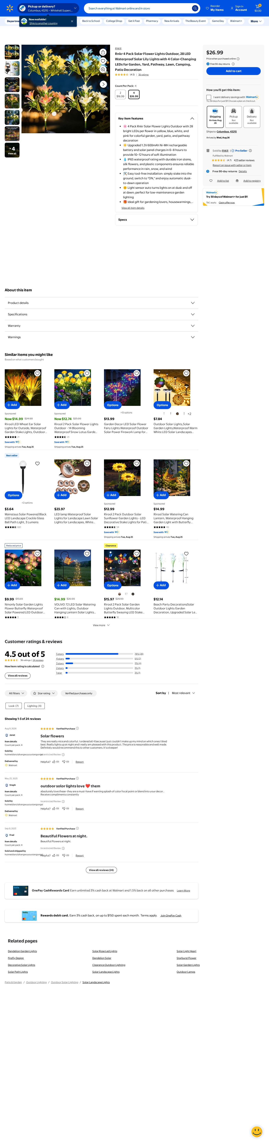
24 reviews (38, 660)
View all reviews (17, 675)
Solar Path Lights (18, 971)
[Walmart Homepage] (10, 8)
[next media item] (103, 84)
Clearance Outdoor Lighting (108, 964)
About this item (18, 290)
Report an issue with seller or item (232, 165)
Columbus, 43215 (227, 131)
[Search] (195, 8)
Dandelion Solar (101, 958)
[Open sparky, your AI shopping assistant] (257, 1132)
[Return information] (232, 64)
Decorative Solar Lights (21, 964)
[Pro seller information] (250, 150)
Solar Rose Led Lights (104, 951)
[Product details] (192, 303)
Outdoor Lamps (186, 971)
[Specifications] (192, 314)
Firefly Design (16, 958)
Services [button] (39, 21)
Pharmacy (152, 20)
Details (243, 171)
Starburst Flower (186, 958)
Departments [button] (15, 21)
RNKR (118, 48)
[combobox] (142, 8)
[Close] (72, 21)
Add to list (223, 180)
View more (99, 625)
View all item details (133, 207)
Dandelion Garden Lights (22, 951)
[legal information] (238, 58)
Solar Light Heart (186, 951)
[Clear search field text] (186, 8)
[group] (131, 74)
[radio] (120, 94)
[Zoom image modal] (103, 69)
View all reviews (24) (101, 870)
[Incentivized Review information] (63, 754)
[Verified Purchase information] (77, 728)
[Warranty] (192, 326)
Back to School (91, 20)
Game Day (218, 20)
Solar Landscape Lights (106, 971)
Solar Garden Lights (188, 964)
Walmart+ (236, 20)
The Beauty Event (195, 20)
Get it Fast (134, 20)
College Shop (114, 20)
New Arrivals (171, 20)
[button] (215, 8)
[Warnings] (192, 337)
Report (80, 761)
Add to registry (252, 180)
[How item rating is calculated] (42, 666)
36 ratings (143, 74)
